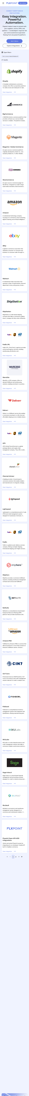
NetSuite (6, 608)
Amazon (6, 213)
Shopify (5, 81)
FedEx (5, 542)
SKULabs (6, 739)
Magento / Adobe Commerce (13, 147)
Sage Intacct (7, 772)
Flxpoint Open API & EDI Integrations (11, 839)
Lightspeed (7, 509)
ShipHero (6, 575)
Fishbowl (6, 707)
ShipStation (7, 311)
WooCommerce (8, 180)
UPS (4, 443)
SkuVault (6, 805)
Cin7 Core (6, 674)
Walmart (6, 279)
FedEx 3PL (6, 344)
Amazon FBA (7, 641)
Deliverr (5, 410)
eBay (4, 246)
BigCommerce (8, 114)
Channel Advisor (8, 476)
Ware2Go (6, 377)
